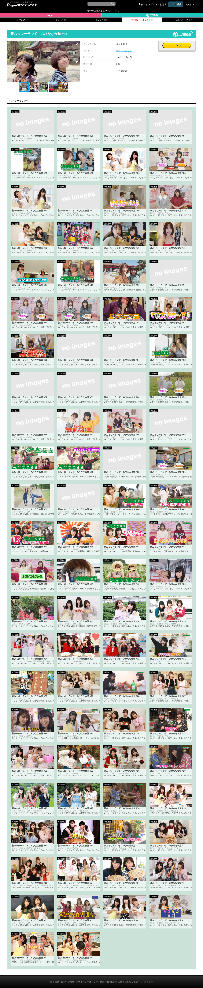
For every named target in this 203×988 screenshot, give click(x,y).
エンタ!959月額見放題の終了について (101, 10)
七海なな (120, 50)
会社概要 (54, 981)
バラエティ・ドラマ (142, 20)
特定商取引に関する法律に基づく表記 (119, 981)
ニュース (61, 20)
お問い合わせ (67, 981)
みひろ (128, 50)
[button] (77, 44)
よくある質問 (146, 981)
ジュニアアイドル (182, 20)
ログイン (176, 45)
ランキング (20, 20)
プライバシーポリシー (87, 981)
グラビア (101, 20)
